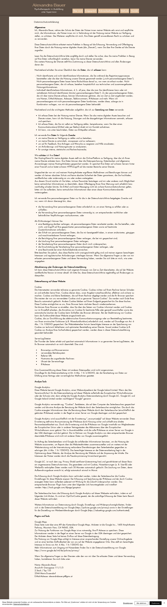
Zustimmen (156, 603)
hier (99, 461)
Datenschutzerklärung (21, 604)
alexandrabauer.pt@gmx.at (60, 576)
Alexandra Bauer (48, 5)
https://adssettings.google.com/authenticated (108, 510)
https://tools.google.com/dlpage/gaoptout (61, 487)
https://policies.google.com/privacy (92, 507)
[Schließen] (164, 603)
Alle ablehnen (141, 603)
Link (45, 496)
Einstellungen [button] (128, 603)
